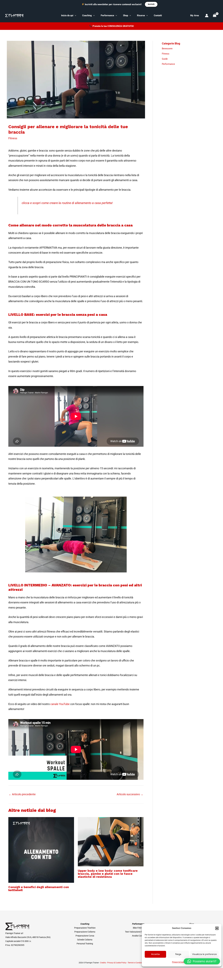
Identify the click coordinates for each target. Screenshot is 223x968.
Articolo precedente (22, 794)
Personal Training (85, 943)
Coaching (87, 15)
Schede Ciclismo (84, 939)
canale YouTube (60, 704)
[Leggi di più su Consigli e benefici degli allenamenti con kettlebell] (41, 849)
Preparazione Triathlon (85, 928)
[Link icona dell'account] (206, 15)
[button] (216, 928)
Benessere (167, 48)
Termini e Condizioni (136, 963)
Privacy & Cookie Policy (181, 962)
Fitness (12, 138)
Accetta (155, 954)
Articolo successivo (130, 794)
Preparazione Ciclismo (84, 932)
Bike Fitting (138, 928)
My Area (194, 15)
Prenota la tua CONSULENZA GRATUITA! (113, 26)
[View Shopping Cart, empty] (214, 15)
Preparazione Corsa (85, 935)
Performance (107, 15)
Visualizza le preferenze (204, 954)
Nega (178, 954)
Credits (103, 963)
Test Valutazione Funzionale (138, 932)
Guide (165, 58)
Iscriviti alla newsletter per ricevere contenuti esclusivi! (113, 4)
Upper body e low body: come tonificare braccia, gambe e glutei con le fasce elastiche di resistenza (108, 874)
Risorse (141, 15)
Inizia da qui (67, 15)
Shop (125, 15)
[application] (74, 15)
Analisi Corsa (138, 935)
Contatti (158, 15)
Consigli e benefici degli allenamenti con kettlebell (38, 888)
